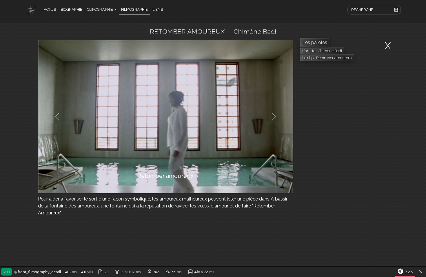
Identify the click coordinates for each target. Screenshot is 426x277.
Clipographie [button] (100, 9)
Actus (50, 9)
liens (157, 9)
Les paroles (314, 42)
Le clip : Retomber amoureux (327, 58)
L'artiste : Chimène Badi (322, 51)
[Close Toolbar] (421, 272)
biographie (71, 9)
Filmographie (134, 9)
